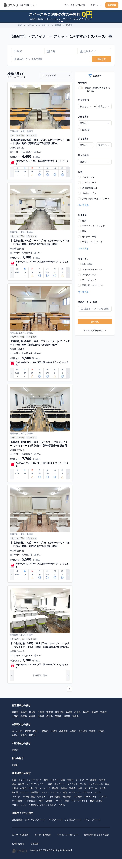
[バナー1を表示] (59, 21)
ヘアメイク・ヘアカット (38, 25)
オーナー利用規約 (43, 834)
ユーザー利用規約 (20, 834)
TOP (20, 25)
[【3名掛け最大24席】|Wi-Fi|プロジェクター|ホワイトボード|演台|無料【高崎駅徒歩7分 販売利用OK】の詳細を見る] (40, 332)
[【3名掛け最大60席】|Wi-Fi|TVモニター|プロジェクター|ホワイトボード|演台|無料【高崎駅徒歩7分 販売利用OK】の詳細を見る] (40, 433)
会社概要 (34, 843)
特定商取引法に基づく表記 (96, 834)
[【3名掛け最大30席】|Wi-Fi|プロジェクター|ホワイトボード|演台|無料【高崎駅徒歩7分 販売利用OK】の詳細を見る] (40, 131)
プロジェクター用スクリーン (95, 198)
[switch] (80, 88)
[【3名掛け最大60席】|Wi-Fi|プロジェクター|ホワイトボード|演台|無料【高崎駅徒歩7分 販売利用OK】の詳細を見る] (40, 231)
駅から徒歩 (83, 155)
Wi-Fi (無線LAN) (89, 187)
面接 (84, 231)
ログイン (94, 5)
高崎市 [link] (69, 25)
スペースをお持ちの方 (74, 5)
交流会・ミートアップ (92, 242)
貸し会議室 (87, 264)
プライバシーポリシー (67, 834)
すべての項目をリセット (94, 330)
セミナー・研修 (89, 236)
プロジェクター (89, 177)
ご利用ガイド (30, 5)
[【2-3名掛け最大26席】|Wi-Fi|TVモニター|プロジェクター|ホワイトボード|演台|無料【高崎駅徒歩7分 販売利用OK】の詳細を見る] (40, 634)
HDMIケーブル (89, 193)
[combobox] (85, 106)
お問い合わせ (18, 843)
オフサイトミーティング (93, 225)
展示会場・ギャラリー (92, 285)
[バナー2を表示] (62, 21)
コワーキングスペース (92, 269)
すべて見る (83, 205)
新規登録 (112, 5)
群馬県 (58, 25)
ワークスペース (89, 274)
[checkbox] (79, 129)
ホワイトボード (89, 182)
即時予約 (82, 82)
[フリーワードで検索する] (13, 59)
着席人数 (86, 129)
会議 (84, 220)
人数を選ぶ (83, 116)
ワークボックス (89, 280)
